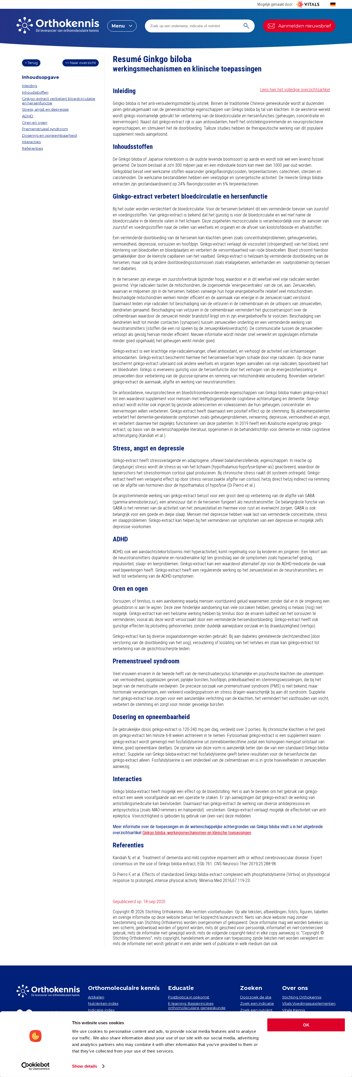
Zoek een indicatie (257, 1003)
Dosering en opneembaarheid (49, 135)
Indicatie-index (101, 1010)
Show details (84, 1066)
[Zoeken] (246, 26)
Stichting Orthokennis (301, 997)
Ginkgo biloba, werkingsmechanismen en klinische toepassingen (196, 832)
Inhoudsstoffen (35, 92)
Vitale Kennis (293, 1010)
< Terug (31, 62)
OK (306, 1025)
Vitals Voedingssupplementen (309, 1003)
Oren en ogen (34, 122)
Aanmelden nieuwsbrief (304, 26)
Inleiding (29, 86)
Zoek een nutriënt (256, 1010)
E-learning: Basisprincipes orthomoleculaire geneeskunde (197, 1005)
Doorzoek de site (255, 997)
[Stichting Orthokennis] (57, 26)
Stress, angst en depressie (45, 109)
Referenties (32, 148)
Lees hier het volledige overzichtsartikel (295, 89)
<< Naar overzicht (80, 62)
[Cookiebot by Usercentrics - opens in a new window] (36, 1066)
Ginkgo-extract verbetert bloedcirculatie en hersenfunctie (58, 100)
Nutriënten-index (103, 1003)
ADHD (27, 116)
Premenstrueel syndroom (45, 129)
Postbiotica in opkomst (188, 997)
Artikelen (96, 997)
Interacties (31, 142)
